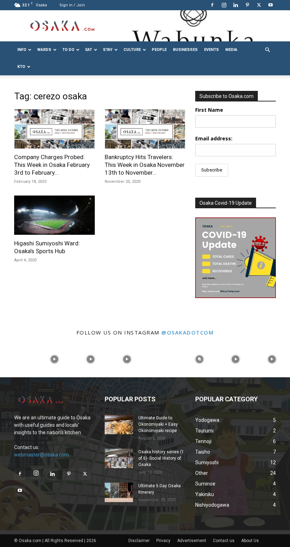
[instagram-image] (18, 359)
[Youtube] (270, 5)
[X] (259, 5)
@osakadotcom (187, 332)
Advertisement (191, 540)
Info (21, 49)
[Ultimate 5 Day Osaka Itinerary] (119, 492)
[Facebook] (212, 5)
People (159, 49)
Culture (132, 49)
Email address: (213, 138)
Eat (88, 49)
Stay (107, 49)
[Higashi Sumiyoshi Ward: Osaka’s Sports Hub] (54, 215)
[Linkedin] (235, 5)
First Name (209, 109)
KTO (21, 66)
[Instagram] (224, 5)
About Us (250, 540)
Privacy (163, 540)
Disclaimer (139, 540)
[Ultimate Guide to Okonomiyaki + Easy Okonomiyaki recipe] (119, 424)
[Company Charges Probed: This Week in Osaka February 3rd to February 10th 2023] (54, 129)
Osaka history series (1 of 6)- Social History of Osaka (161, 458)
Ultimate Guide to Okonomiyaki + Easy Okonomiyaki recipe (158, 424)
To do (68, 49)
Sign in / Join (72, 5)
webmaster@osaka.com (41, 455)
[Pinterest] (247, 5)
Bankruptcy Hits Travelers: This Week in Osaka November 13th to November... (145, 164)
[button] (267, 50)
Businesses (185, 49)
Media (231, 49)
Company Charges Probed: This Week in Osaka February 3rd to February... (52, 164)
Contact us (223, 540)
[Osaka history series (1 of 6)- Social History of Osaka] (119, 458)
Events (211, 49)
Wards (44, 49)
